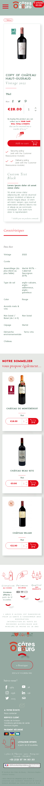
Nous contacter (10, 713)
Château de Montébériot (22, 408)
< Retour (8, 20)
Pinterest (25, 101)
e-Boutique (22, 665)
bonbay (11, 774)
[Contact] (22, 705)
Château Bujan (22, 533)
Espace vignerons (22, 673)
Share (12, 101)
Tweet (19, 101)
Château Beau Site (22, 470)
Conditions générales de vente (17, 723)
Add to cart (22, 143)
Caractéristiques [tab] (14, 230)
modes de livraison (12, 720)
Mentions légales (11, 725)
